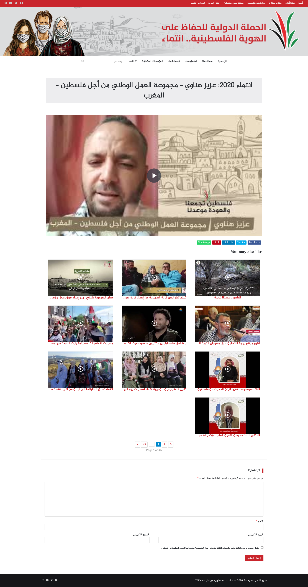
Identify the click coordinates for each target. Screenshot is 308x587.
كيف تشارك (174, 61)
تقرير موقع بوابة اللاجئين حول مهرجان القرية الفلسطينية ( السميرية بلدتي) (227, 343)
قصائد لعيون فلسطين (233, 3)
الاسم (259, 521)
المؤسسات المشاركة (152, 61)
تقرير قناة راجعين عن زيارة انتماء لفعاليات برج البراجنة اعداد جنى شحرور (154, 389)
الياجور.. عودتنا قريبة (227, 297)
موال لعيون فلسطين (256, 3)
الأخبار (301, 3)
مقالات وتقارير (275, 3)
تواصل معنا (191, 61)
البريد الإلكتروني (254, 534)
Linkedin (228, 242)
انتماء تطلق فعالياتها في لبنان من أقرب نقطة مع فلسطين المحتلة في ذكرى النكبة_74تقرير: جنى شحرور (80, 389)
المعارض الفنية (198, 3)
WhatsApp (204, 242)
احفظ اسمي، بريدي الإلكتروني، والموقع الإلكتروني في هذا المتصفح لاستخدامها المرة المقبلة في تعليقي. (210, 547)
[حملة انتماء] (154, 31)
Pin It (217, 242)
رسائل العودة (214, 3)
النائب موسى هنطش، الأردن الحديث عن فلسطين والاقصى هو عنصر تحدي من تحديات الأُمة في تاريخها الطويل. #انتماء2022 (227, 389)
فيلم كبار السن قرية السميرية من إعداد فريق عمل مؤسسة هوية (154, 297)
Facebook (254, 242)
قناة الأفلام (290, 3)
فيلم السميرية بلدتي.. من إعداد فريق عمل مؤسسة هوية (80, 297)
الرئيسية (222, 61)
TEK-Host (200, 581)
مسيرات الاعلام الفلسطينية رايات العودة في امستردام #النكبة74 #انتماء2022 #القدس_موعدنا (80, 343)
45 (144, 444)
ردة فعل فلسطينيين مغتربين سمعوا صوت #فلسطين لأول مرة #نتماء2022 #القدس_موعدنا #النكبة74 (154, 343)
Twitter (241, 242)
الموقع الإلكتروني (141, 534)
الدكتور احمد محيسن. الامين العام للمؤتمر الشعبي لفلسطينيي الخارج (227, 435)
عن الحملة (207, 61)
